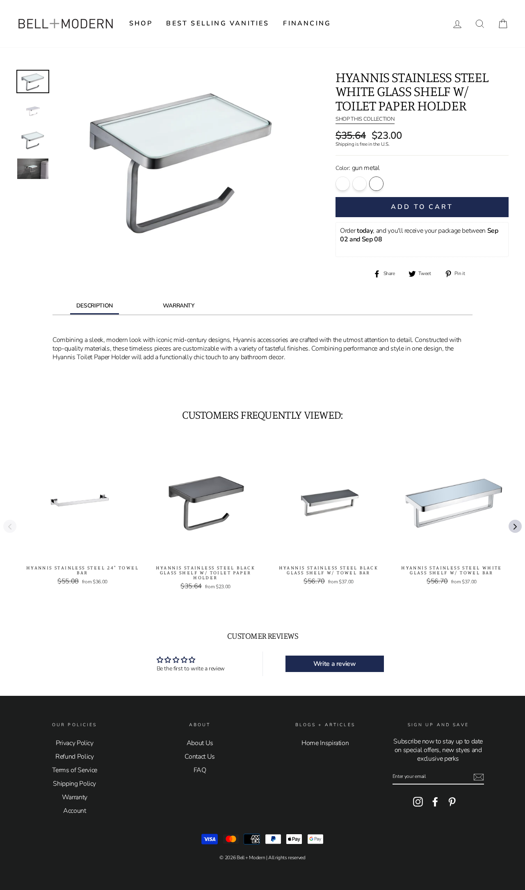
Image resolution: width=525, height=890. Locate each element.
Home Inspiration (325, 743)
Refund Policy (74, 756)
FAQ (200, 770)
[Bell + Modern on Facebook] (435, 802)
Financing (307, 23)
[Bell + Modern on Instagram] (418, 802)
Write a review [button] (334, 663)
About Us (200, 743)
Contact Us (200, 756)
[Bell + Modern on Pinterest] (452, 802)
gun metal (376, 184)
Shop (141, 23)
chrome (343, 184)
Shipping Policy (74, 783)
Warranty (178, 306)
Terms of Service (74, 770)
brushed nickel (359, 184)
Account (74, 810)
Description (94, 306)
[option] (181, 158)
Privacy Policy (75, 743)
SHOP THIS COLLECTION (365, 119)
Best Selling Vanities (217, 23)
